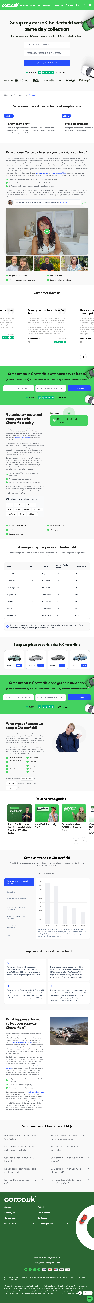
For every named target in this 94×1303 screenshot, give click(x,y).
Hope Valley (11, 514)
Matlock (22, 514)
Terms (58, 1263)
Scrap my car (19, 95)
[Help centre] (84, 5)
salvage (38, 467)
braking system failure (59, 173)
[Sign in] (89, 5)
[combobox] (47, 54)
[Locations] (47, 5)
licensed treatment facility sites (23, 1042)
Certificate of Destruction (36, 1092)
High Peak (31, 505)
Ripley (9, 505)
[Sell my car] (25, 5)
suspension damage (42, 173)
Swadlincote (20, 505)
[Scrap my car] (36, 5)
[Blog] (78, 5)
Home (6, 95)
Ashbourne (32, 514)
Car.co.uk (63, 202)
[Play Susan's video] (47, 231)
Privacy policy (38, 1263)
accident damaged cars (22, 437)
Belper (9, 509)
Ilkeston (27, 509)
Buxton (18, 509)
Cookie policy (50, 1263)
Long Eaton (37, 509)
